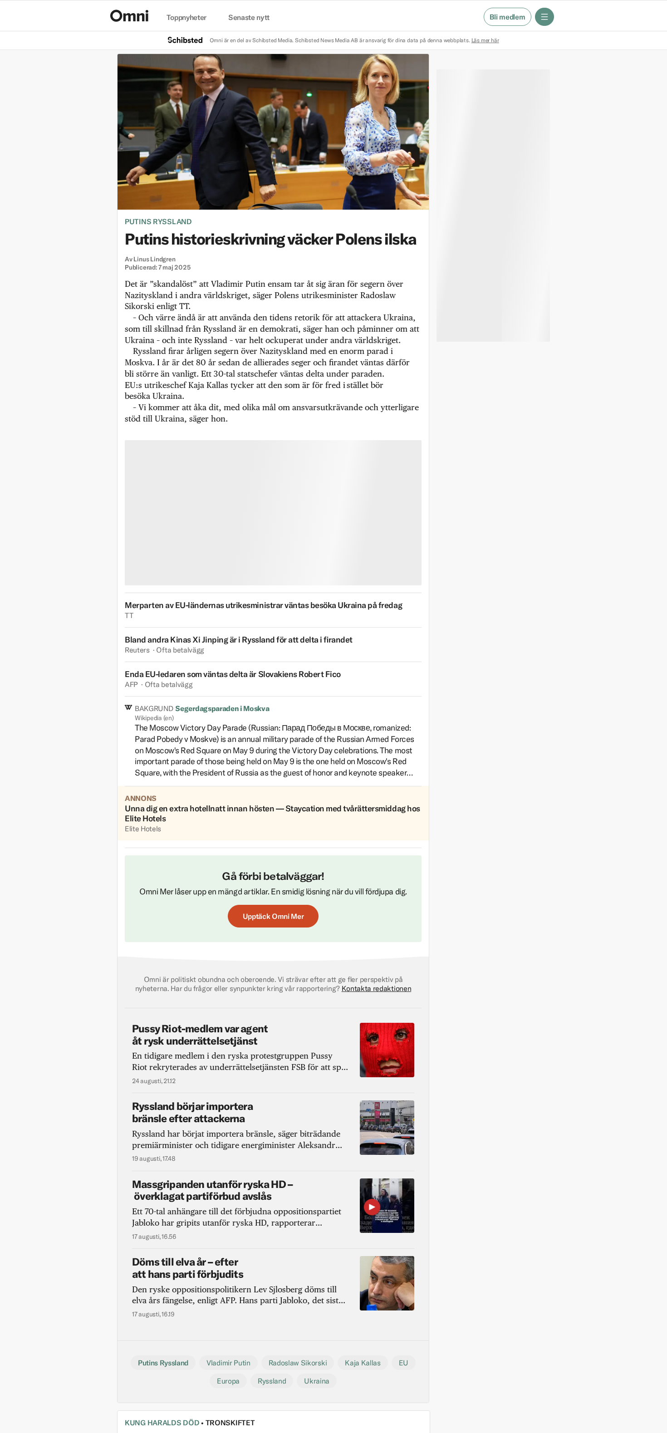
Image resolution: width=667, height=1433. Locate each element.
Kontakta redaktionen (377, 988)
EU (403, 1362)
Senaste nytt (249, 18)
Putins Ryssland (158, 221)
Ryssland (272, 1380)
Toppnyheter (186, 18)
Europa (228, 1380)
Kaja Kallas (362, 1362)
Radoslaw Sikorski (298, 1362)
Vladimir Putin (228, 1362)
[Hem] (129, 16)
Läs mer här (485, 40)
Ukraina (316, 1380)
